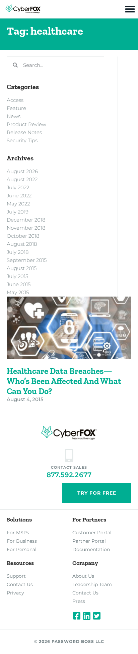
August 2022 (22, 179)
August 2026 (22, 171)
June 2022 (19, 195)
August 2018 (22, 244)
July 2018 (17, 252)
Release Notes (24, 132)
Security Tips (22, 140)
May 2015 (18, 292)
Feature (16, 108)
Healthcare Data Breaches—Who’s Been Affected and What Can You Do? (64, 381)
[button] (130, 9)
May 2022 (18, 203)
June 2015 (18, 284)
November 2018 (26, 228)
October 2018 (23, 236)
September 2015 (27, 260)
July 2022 (18, 187)
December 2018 (26, 220)
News (13, 116)
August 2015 (22, 268)
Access (15, 100)
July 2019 (17, 211)
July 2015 (17, 276)
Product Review (26, 124)
